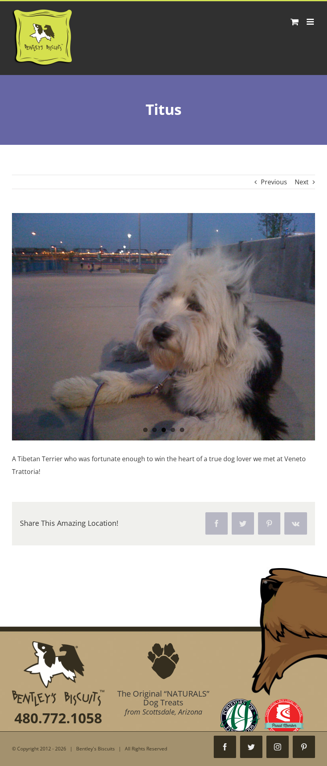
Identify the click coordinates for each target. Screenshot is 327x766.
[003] (163, 326)
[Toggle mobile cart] (295, 22)
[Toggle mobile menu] (311, 22)
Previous (274, 182)
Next (302, 182)
